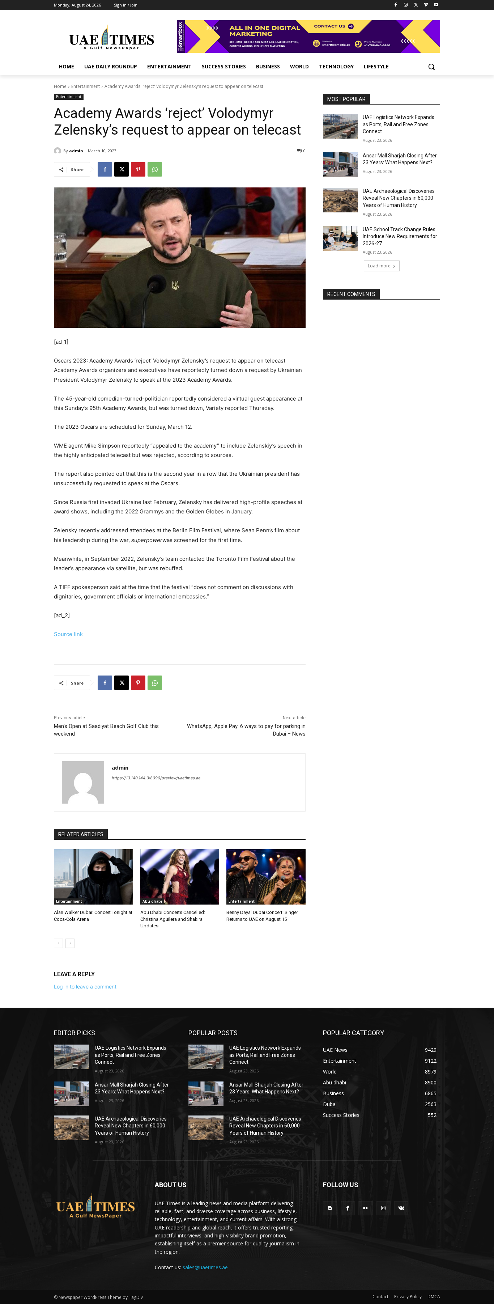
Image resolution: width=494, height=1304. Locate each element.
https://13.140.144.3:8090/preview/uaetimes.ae (156, 777)
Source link (68, 634)
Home (60, 86)
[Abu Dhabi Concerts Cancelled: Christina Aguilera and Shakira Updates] (180, 877)
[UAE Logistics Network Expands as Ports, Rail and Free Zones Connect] (340, 126)
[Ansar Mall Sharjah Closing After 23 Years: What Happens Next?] (340, 164)
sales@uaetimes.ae (205, 1267)
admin (76, 150)
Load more (379, 266)
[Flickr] (365, 1208)
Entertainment (85, 86)
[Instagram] (406, 5)
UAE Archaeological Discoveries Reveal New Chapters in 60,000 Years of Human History (399, 198)
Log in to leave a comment (85, 986)
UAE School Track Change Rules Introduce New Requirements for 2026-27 (400, 236)
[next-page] (69, 943)
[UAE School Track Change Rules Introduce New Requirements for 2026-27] (340, 238)
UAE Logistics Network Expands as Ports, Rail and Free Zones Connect (398, 124)
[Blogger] (330, 1208)
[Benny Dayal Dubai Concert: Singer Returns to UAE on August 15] (266, 877)
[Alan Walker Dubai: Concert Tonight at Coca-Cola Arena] (93, 877)
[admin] (58, 150)
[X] (416, 5)
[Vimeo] (426, 5)
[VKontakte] (401, 1208)
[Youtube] (436, 5)
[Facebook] (396, 5)
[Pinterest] (138, 169)
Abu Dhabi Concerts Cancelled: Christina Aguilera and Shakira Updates (172, 919)
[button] (431, 66)
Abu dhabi (152, 901)
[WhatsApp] (155, 169)
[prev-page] (58, 943)
